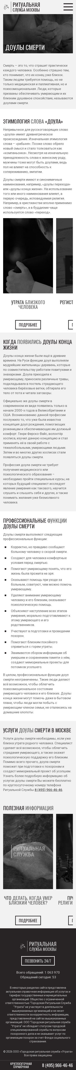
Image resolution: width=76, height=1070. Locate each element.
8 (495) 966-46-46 (48, 790)
